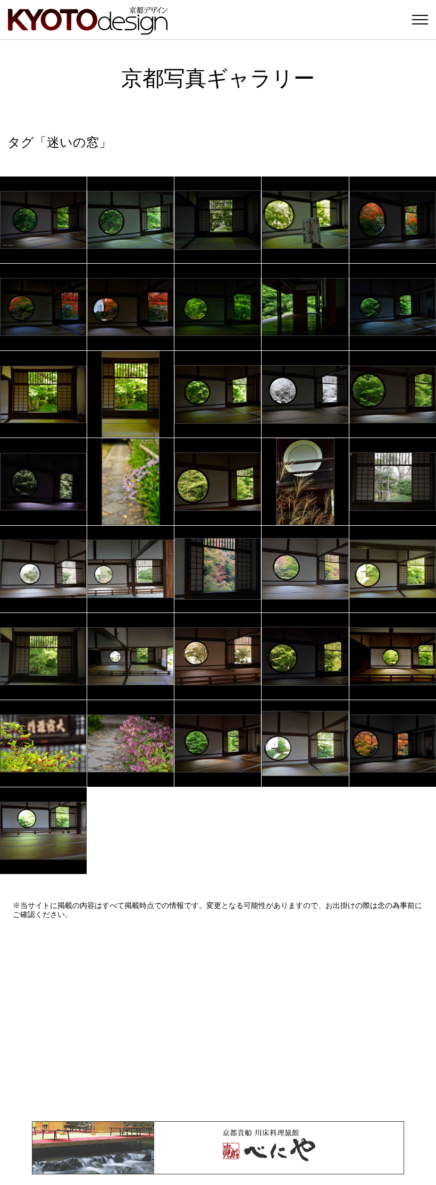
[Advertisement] (218, 1020)
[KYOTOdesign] (87, 29)
